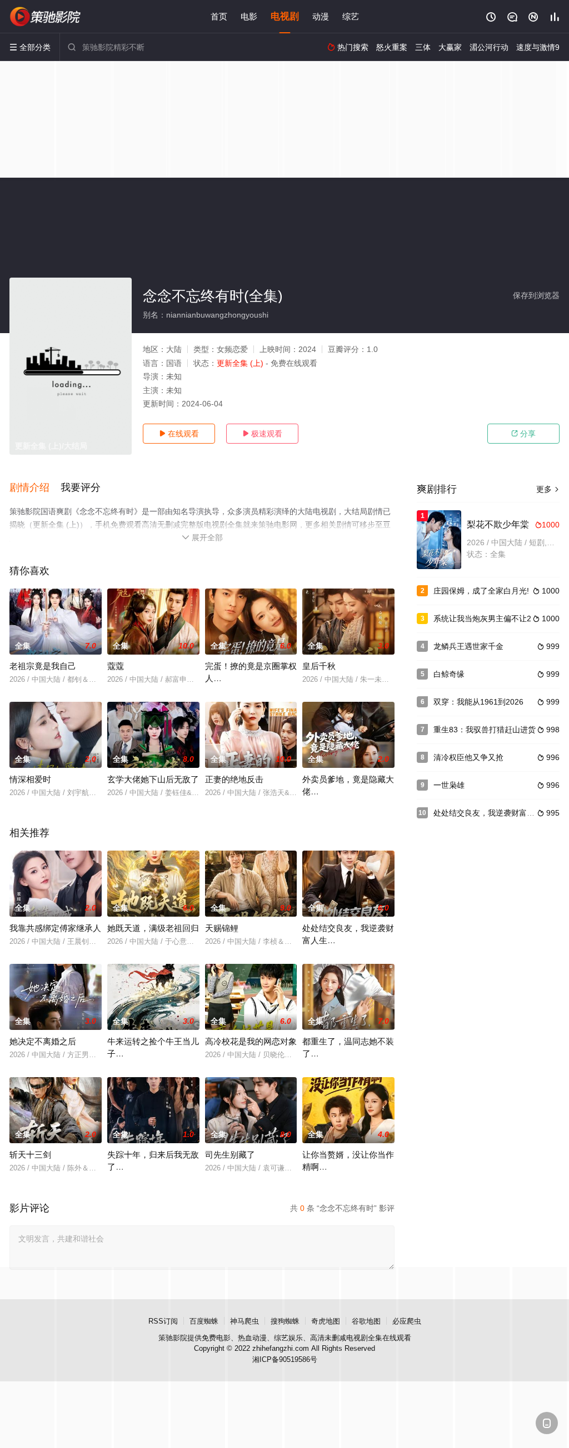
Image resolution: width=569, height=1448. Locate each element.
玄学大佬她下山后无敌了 (153, 779)
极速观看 (262, 433)
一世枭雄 (449, 785)
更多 (548, 489)
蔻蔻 (115, 666)
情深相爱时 (30, 779)
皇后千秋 (319, 666)
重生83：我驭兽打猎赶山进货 (484, 729)
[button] (35, 488)
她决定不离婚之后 (42, 1041)
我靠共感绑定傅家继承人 (55, 928)
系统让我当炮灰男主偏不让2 (482, 618)
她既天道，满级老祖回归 (153, 928)
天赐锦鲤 (221, 928)
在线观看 (179, 433)
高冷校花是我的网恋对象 (251, 1041)
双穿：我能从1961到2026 (478, 701)
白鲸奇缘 (449, 674)
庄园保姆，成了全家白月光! (481, 590)
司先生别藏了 (230, 1154)
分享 (523, 433)
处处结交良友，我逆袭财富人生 (487, 812)
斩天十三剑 (30, 1154)
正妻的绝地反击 (234, 779)
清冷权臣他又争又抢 (468, 757)
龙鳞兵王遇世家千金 (468, 646)
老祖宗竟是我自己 (42, 666)
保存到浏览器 (536, 295)
